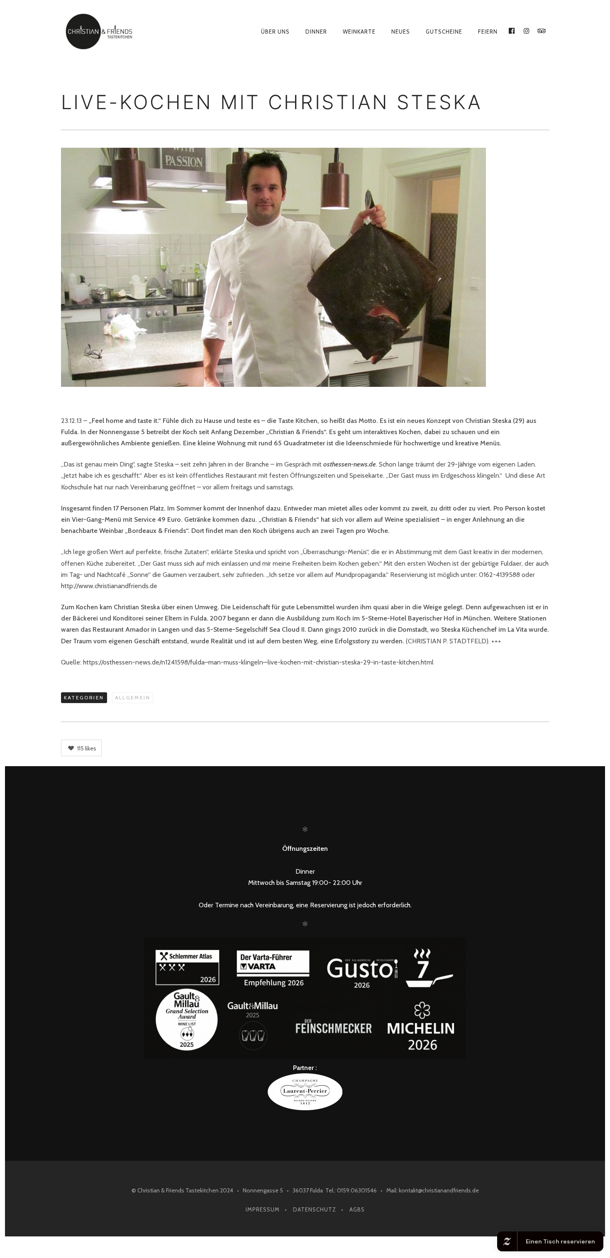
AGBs (357, 1209)
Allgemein (133, 697)
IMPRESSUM (263, 1209)
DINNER (316, 31)
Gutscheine (444, 31)
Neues (400, 31)
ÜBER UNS (275, 31)
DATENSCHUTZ (314, 1209)
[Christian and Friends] (111, 31)
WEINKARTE (359, 31)
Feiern (488, 31)
